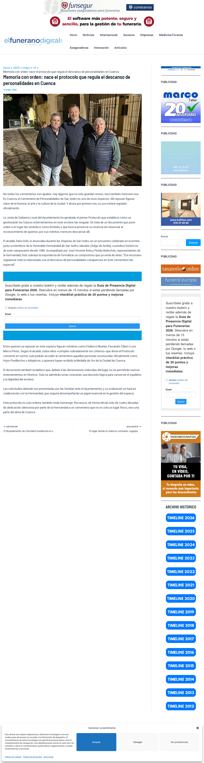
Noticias (88, 35)
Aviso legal (48, 757)
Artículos (120, 47)
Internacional (108, 35)
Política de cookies (13, 757)
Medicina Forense (171, 35)
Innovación (101, 47)
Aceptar (96, 742)
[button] (197, 728)
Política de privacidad (32, 757)
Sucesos (129, 35)
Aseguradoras (79, 47)
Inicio (73, 35)
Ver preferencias (179, 742)
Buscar (164, 236)
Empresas (146, 35)
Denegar (138, 742)
